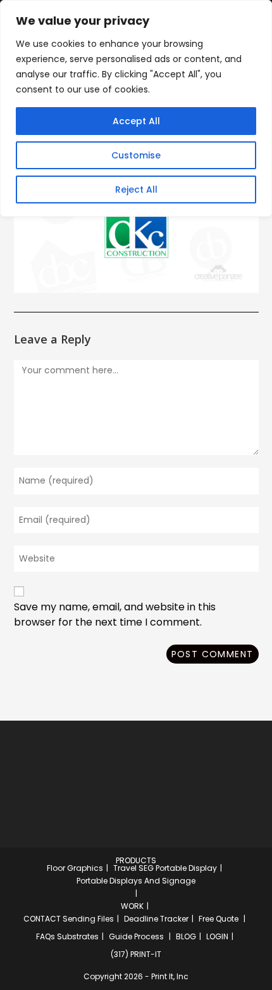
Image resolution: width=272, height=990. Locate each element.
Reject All (136, 189)
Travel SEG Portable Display (165, 868)
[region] (136, 108)
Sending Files (88, 918)
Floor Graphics (75, 868)
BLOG (186, 936)
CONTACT (42, 918)
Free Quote (218, 918)
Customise (136, 155)
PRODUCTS (136, 860)
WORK (132, 906)
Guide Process (136, 936)
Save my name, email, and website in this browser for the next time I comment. (115, 614)
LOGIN (217, 936)
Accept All (136, 121)
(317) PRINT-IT (136, 954)
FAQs (45, 936)
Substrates (78, 936)
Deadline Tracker (156, 918)
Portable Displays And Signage (136, 880)
